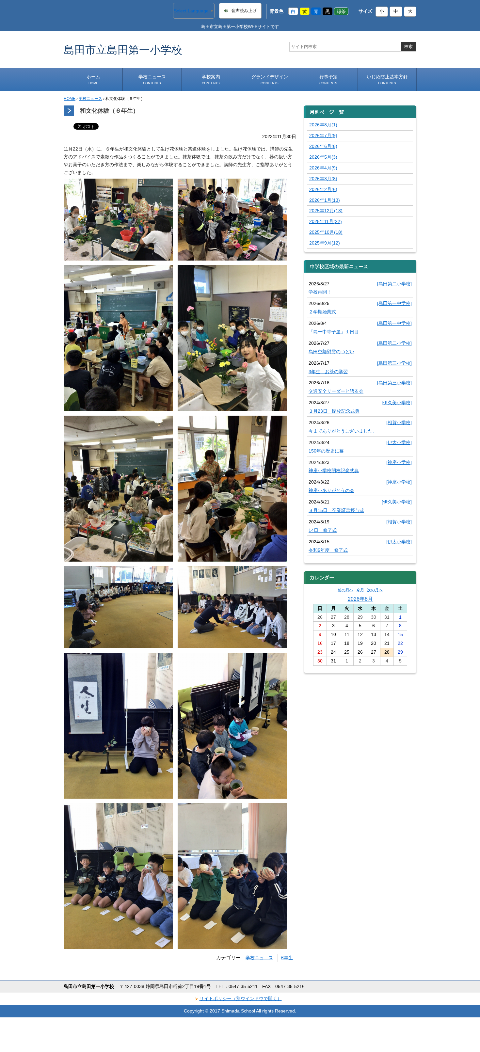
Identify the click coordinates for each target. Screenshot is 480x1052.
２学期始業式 (322, 311)
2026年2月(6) (323, 189)
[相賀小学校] (399, 422)
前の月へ (345, 590)
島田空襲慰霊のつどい (331, 351)
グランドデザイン (269, 79)
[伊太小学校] (399, 442)
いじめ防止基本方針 (387, 79)
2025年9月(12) (324, 243)
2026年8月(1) (323, 124)
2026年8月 (360, 599)
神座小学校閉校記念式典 (334, 470)
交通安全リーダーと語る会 (336, 391)
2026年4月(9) (323, 167)
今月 (360, 590)
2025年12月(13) (326, 210)
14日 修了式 (323, 530)
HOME (69, 98)
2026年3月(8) (323, 178)
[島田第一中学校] (394, 303)
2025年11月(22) (325, 221)
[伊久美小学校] (397, 402)
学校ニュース (152, 79)
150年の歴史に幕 (326, 451)
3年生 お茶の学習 (328, 371)
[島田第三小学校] (394, 363)
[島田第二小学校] (394, 283)
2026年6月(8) (323, 146)
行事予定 (328, 79)
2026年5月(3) (323, 157)
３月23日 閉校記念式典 (334, 411)
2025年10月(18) (326, 232)
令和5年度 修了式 (328, 550)
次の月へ (375, 590)
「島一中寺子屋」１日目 (334, 331)
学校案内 (211, 79)
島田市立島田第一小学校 (123, 49)
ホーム (93, 79)
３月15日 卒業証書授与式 (336, 510)
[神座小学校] (399, 462)
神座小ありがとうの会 (331, 490)
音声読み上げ (244, 10)
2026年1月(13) (324, 200)
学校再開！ (320, 292)
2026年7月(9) (323, 135)
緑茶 (341, 11)
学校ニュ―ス (259, 957)
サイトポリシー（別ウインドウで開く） (241, 998)
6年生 (287, 957)
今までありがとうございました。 (343, 431)
